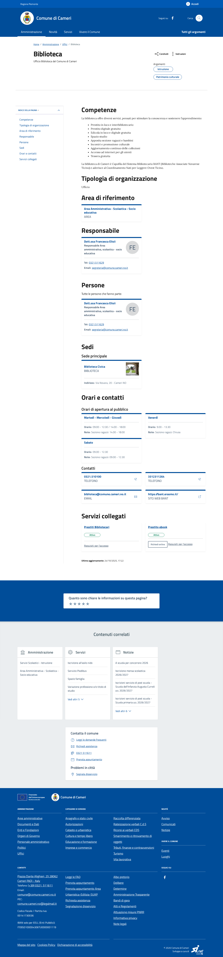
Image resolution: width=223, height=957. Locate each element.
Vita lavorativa (122, 859)
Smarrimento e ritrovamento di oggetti (132, 839)
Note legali (120, 924)
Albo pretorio (121, 877)
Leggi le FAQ (72, 877)
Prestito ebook (157, 527)
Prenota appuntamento (79, 883)
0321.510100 (92, 477)
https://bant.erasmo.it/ (163, 494)
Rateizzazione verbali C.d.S (129, 824)
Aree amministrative (29, 818)
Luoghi (165, 856)
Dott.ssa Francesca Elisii (100, 242)
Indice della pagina (27, 110)
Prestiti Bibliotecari (96, 527)
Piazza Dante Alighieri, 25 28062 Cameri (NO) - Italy (37, 878)
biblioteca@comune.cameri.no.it (105, 494)
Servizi (68, 32)
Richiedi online (158, 544)
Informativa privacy (125, 918)
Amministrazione (31, 32)
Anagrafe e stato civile (79, 818)
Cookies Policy (46, 945)
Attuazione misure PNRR (128, 912)
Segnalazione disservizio (80, 906)
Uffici (20, 853)
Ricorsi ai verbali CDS (126, 830)
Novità (53, 32)
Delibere (118, 883)
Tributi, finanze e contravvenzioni (133, 847)
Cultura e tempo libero (79, 836)
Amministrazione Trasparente (131, 894)
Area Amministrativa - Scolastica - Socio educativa (110, 211)
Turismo (118, 853)
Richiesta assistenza (77, 900)
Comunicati (168, 824)
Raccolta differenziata (126, 818)
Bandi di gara (121, 900)
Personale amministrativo (33, 842)
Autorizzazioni (74, 824)
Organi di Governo (28, 836)
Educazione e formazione (81, 842)
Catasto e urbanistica (78, 830)
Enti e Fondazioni (28, 830)
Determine (120, 888)
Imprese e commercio (78, 847)
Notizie (165, 830)
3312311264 (156, 477)
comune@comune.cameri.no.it (36, 894)
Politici (21, 847)
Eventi (165, 851)
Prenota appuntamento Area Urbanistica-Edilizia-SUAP (83, 891)
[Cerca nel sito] (199, 18)
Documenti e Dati (28, 824)
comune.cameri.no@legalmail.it (37, 903)
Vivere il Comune (89, 32)
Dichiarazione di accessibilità (74, 945)
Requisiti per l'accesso (96, 546)
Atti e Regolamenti (124, 906)
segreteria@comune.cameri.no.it (110, 268)
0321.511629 (96, 263)
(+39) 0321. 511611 (40, 885)
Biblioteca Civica (94, 367)
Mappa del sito (26, 945)
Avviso (165, 818)
